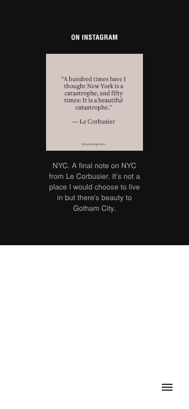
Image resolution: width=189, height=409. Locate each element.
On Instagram (94, 37)
